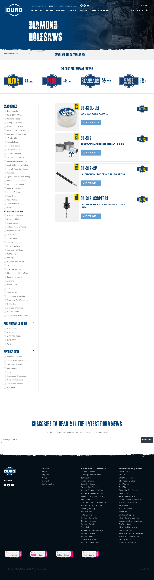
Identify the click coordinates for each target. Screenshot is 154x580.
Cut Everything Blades (15, 157)
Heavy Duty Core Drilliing (16, 181)
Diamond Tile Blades (14, 127)
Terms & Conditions (127, 543)
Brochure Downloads (90, 543)
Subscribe (146, 440)
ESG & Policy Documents (129, 536)
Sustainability (101, 10)
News (72, 10)
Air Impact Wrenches (14, 308)
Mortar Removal (12, 388)
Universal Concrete (14, 357)
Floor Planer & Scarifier (15, 296)
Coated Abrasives (13, 223)
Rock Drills (10, 265)
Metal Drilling (11, 200)
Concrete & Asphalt (14, 364)
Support (61, 10)
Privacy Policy (125, 540)
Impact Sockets (12, 312)
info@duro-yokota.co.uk (66, 6)
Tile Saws (10, 242)
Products (37, 10)
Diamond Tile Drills (14, 208)
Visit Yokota (142, 5)
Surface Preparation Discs (92, 530)
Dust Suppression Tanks (16, 134)
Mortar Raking (12, 142)
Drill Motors (11, 254)
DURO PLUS (11, 332)
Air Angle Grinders (13, 269)
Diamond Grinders (13, 219)
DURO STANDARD (13, 336)
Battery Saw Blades (14, 123)
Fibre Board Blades (14, 154)
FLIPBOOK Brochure (89, 540)
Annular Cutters (12, 204)
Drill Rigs (10, 258)
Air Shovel (10, 281)
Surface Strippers (13, 292)
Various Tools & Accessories (17, 316)
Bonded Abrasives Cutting (16, 161)
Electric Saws (11, 238)
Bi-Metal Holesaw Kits (15, 215)
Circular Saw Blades (14, 150)
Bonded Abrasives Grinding (17, 165)
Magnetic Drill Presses (15, 262)
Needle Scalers (12, 285)
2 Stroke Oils (11, 138)
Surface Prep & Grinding (16, 227)
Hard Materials (12, 368)
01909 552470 (40, 6)
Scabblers (10, 289)
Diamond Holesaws (14, 211)
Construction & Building (16, 376)
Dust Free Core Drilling (15, 184)
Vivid (149, 569)
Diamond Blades (13, 119)
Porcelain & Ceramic (14, 380)
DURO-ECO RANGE (14, 115)
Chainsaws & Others (14, 250)
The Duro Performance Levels (77, 68)
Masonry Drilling (13, 192)
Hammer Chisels (13, 231)
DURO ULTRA (11, 328)
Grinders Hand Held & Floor (17, 273)
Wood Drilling (12, 196)
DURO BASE (11, 340)
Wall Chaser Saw (13, 246)
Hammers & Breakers (14, 277)
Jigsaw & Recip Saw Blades (17, 169)
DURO (8, 344)
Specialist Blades (13, 146)
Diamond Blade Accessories (17, 130)
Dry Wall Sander (12, 304)
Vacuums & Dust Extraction (17, 300)
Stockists (137, 10)
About (49, 10)
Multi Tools (10, 173)
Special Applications (14, 384)
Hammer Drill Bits (13, 188)
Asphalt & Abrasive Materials (17, 361)
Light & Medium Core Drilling (18, 177)
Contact (84, 10)
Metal (8, 372)
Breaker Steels (12, 235)
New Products (12, 111)
